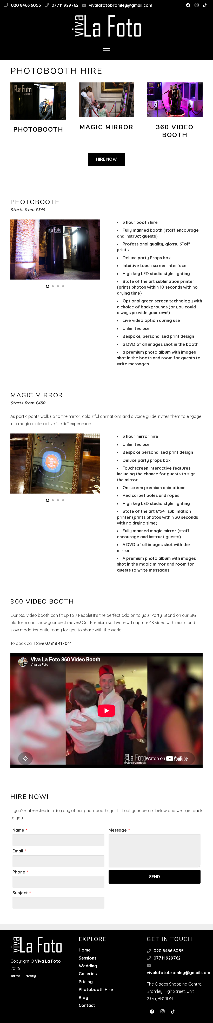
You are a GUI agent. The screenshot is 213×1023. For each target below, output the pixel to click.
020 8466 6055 (26, 5)
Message (119, 830)
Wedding (88, 965)
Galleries (88, 973)
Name (19, 830)
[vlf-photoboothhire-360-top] (175, 99)
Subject (21, 892)
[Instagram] (196, 5)
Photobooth (38, 129)
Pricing (86, 981)
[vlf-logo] (106, 26)
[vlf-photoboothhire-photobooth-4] (38, 101)
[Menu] (106, 50)
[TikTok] (205, 5)
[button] (47, 286)
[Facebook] (188, 5)
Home (85, 950)
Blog (83, 997)
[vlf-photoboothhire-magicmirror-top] (107, 99)
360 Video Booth (175, 131)
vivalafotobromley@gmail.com (120, 5)
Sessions (87, 958)
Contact (87, 1005)
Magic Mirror (106, 127)
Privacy (29, 976)
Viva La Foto (48, 961)
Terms (15, 976)
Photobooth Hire (96, 989)
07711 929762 (64, 5)
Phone (20, 872)
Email (19, 851)
